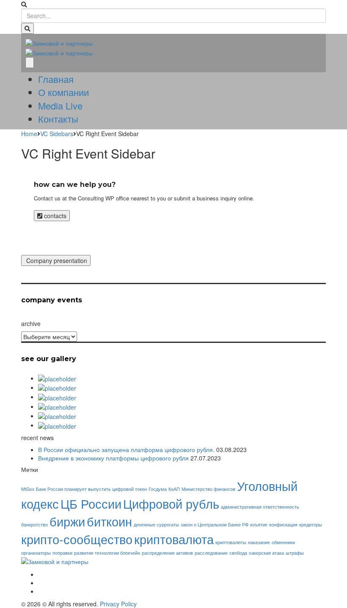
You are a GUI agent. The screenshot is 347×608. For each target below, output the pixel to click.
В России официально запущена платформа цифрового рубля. (126, 449)
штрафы (295, 553)
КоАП (174, 489)
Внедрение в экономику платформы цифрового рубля (113, 458)
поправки (62, 553)
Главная (56, 78)
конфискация (283, 524)
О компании (63, 92)
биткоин (109, 521)
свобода (238, 553)
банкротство (34, 524)
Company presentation (56, 260)
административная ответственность (260, 507)
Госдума (158, 489)
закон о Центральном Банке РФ (214, 524)
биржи (67, 521)
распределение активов (167, 553)
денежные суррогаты (156, 524)
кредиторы (310, 524)
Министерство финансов (208, 489)
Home (29, 133)
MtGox (27, 489)
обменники (283, 542)
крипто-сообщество (76, 539)
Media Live (60, 105)
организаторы (36, 553)
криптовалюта (174, 539)
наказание (259, 542)
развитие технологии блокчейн (107, 553)
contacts (54, 215)
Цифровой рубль (171, 503)
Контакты (58, 118)
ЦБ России (91, 503)
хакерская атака (266, 553)
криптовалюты (230, 542)
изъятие (258, 524)
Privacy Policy (118, 604)
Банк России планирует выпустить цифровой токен (91, 489)
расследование (211, 553)
